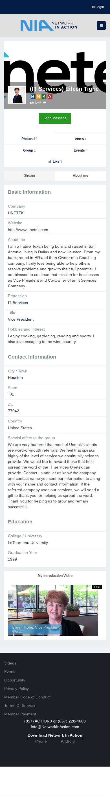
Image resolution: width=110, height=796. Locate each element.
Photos (29, 139)
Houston (15, 377)
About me (80, 176)
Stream (29, 176)
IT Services (18, 302)
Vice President (21, 319)
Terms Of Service (19, 705)
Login (99, 7)
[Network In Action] (49, 25)
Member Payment (20, 714)
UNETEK (16, 213)
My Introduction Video (55, 576)
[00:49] (53, 609)
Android (68, 741)
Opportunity (14, 680)
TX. (11, 394)
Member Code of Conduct (27, 697)
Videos (10, 663)
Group (29, 150)
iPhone (40, 741)
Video (81, 139)
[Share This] (44, 103)
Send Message (55, 118)
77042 (13, 411)
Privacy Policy (16, 688)
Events (81, 150)
